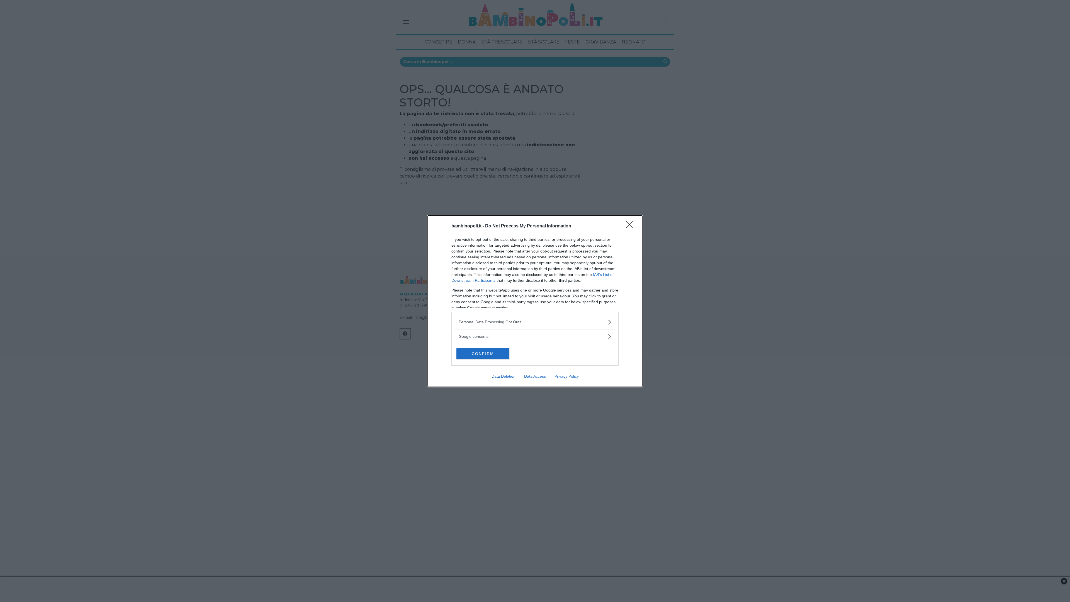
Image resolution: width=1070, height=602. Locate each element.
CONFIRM (483, 353)
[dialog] (535, 301)
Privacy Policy (567, 376)
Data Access (535, 376)
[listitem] (535, 322)
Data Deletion (503, 376)
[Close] (631, 226)
